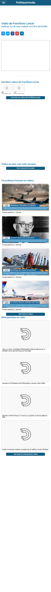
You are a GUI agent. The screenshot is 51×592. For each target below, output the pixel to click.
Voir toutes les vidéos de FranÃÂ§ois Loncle (25, 97)
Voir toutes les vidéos (25, 314)
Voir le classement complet (25, 168)
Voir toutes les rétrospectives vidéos (25, 454)
